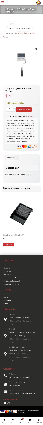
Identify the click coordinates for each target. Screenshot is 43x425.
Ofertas (6, 297)
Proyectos (7, 271)
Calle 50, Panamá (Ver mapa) (19, 318)
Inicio (5, 265)
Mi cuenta (7, 300)
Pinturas (28, 116)
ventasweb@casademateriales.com (22, 393)
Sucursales (7, 275)
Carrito (5, 304)
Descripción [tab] (12, 157)
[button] (36, 49)
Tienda (5, 294)
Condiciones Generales (11, 284)
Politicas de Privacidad (11, 281)
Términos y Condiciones (12, 278)
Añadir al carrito (23, 109)
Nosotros (6, 268)
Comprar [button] (8, 245)
